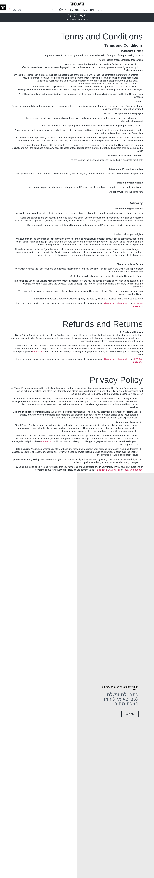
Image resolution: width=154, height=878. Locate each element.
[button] (3, 7)
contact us (38, 351)
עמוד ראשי (82, 19)
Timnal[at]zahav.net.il (116, 303)
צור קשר (130, 714)
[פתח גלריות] (52, 10)
